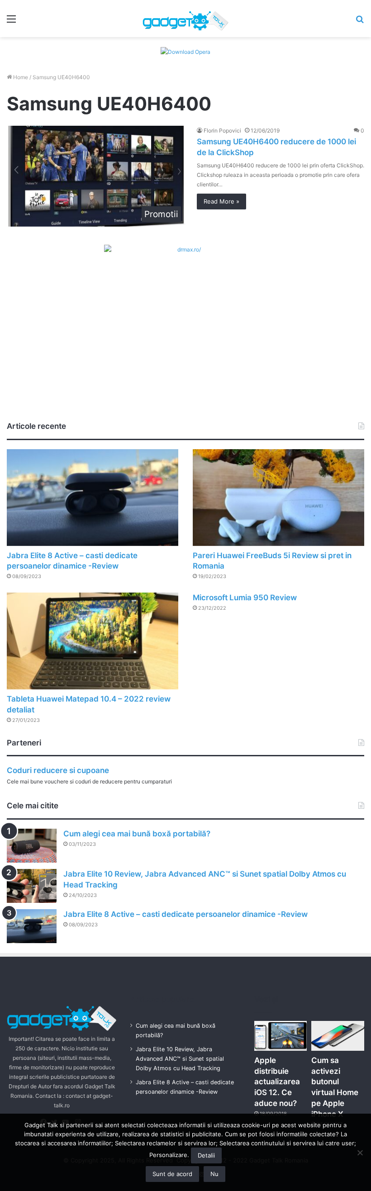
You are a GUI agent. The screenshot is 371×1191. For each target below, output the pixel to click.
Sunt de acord (172, 1173)
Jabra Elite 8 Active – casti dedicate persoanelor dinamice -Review (185, 914)
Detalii (206, 1155)
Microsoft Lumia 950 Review (245, 597)
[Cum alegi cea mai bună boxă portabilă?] (32, 846)
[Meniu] (11, 22)
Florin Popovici (222, 130)
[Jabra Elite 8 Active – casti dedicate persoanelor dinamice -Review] (92, 497)
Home (20, 77)
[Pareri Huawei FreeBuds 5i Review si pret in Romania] (278, 497)
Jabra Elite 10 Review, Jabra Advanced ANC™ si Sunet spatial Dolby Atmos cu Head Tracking (180, 1059)
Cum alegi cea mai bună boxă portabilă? (136, 833)
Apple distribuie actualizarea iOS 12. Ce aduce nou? (277, 1082)
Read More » (221, 201)
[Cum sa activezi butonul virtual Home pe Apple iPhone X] (337, 1036)
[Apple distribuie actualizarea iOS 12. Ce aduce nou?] (280, 1036)
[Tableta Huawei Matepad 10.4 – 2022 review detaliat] (92, 641)
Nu (214, 1173)
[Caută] (359, 22)
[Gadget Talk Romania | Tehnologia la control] (185, 18)
